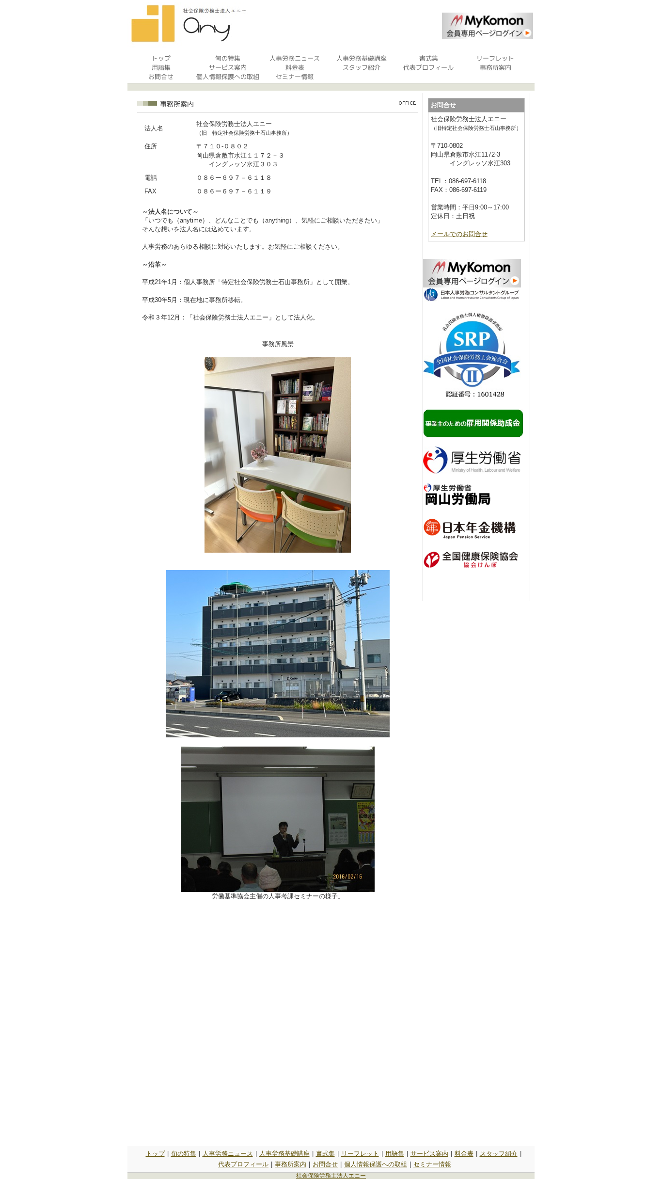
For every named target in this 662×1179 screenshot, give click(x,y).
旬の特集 (183, 1153)
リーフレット (360, 1153)
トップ (155, 1153)
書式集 (325, 1153)
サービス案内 (429, 1153)
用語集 (394, 1153)
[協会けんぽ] (471, 566)
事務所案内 (290, 1164)
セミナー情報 (432, 1164)
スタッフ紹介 (499, 1153)
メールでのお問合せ (459, 234)
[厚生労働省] (472, 472)
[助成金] (473, 435)
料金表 (464, 1153)
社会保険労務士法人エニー (331, 1175)
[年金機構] (470, 537)
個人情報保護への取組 (375, 1164)
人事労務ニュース (228, 1153)
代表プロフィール (243, 1164)
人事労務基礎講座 (284, 1153)
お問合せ (325, 1164)
